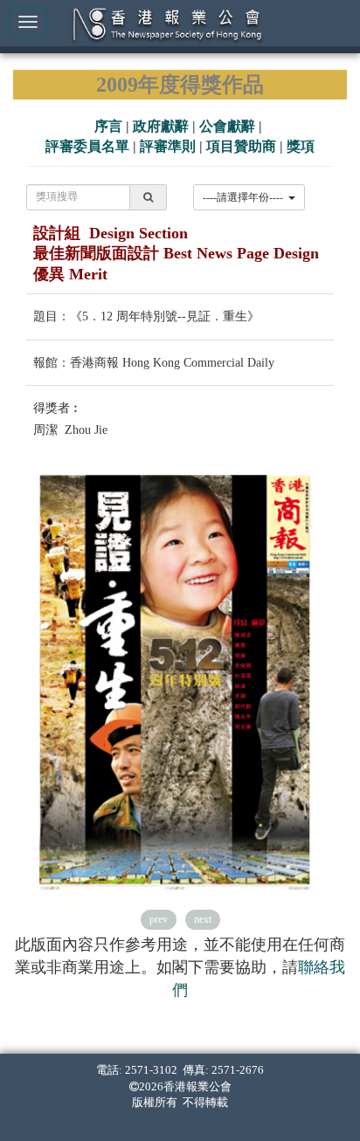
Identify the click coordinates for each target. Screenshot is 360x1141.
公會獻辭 (227, 126)
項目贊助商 (241, 146)
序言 (108, 126)
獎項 (301, 146)
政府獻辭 (161, 126)
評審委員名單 (87, 146)
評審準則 (168, 146)
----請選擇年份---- (245, 197)
